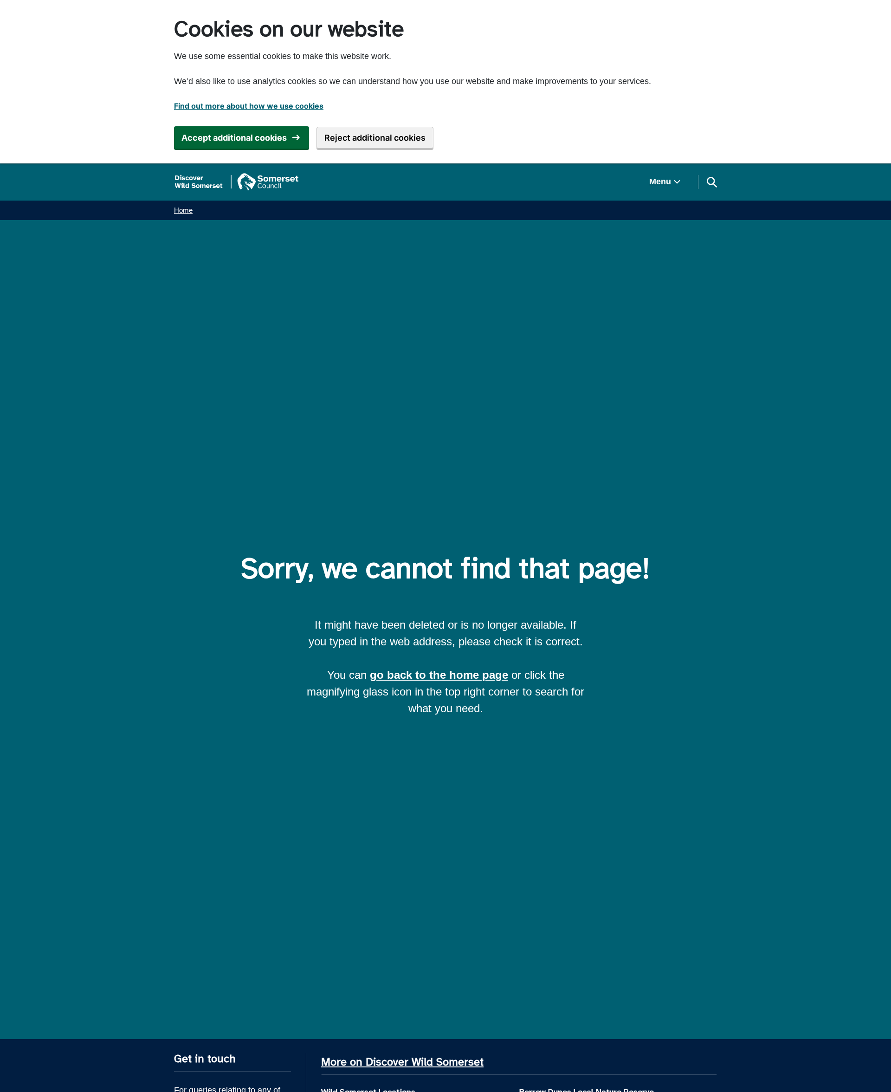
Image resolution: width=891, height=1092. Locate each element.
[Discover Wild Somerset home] (236, 182)
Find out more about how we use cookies (248, 105)
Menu (660, 181)
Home (183, 210)
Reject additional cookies (375, 138)
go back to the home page (439, 675)
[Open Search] (711, 182)
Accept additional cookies (234, 138)
